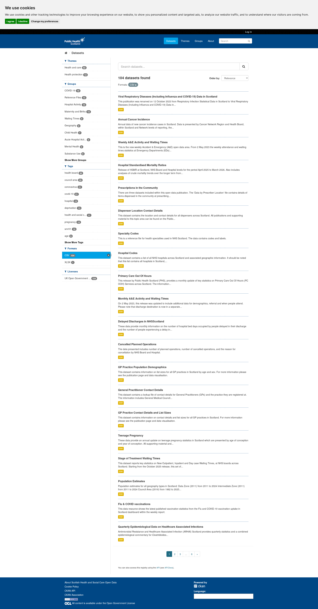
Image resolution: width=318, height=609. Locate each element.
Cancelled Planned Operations (137, 344)
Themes (185, 41)
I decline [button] (22, 21)
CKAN (199, 586)
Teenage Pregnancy (130, 435)
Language (199, 591)
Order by (214, 78)
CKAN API (70, 590)
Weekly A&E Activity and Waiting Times (143, 142)
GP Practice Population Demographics (142, 367)
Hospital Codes (127, 253)
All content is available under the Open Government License (103, 603)
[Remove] (135, 84)
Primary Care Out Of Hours (135, 276)
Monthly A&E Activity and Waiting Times (143, 298)
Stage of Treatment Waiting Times (139, 458)
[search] (243, 66)
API (158, 567)
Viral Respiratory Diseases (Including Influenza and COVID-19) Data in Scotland (167, 96)
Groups (199, 41)
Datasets (171, 41)
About (211, 41)
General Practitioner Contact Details (140, 390)
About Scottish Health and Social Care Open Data (91, 582)
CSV (121, 109)
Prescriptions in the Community (138, 188)
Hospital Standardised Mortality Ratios (142, 165)
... (186, 554)
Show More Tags (74, 242)
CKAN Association (74, 594)
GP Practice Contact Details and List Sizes (144, 412)
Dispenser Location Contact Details (140, 210)
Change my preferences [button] (44, 21)
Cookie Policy (72, 586)
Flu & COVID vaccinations (134, 504)
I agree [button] (10, 21)
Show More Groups (75, 160)
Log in (248, 31)
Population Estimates (131, 481)
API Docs (169, 567)
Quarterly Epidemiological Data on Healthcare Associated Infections (160, 527)
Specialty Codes (128, 233)
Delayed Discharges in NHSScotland (141, 321)
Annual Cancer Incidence (134, 119)
